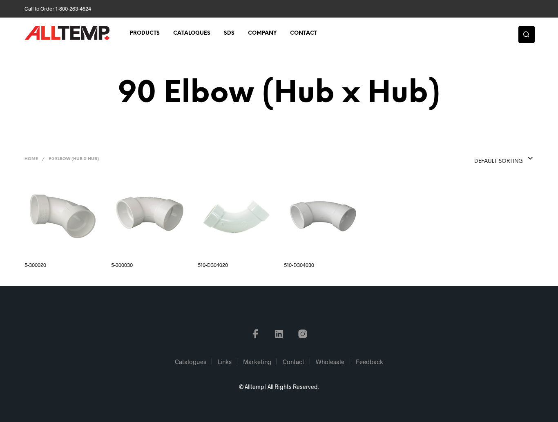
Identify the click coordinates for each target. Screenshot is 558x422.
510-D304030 (299, 265)
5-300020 (35, 265)
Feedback (369, 361)
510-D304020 (213, 265)
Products (145, 33)
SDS (229, 33)
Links (225, 361)
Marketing (257, 361)
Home (31, 159)
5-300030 (122, 265)
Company (262, 33)
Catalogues (191, 33)
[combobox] (487, 158)
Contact (303, 33)
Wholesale (330, 361)
